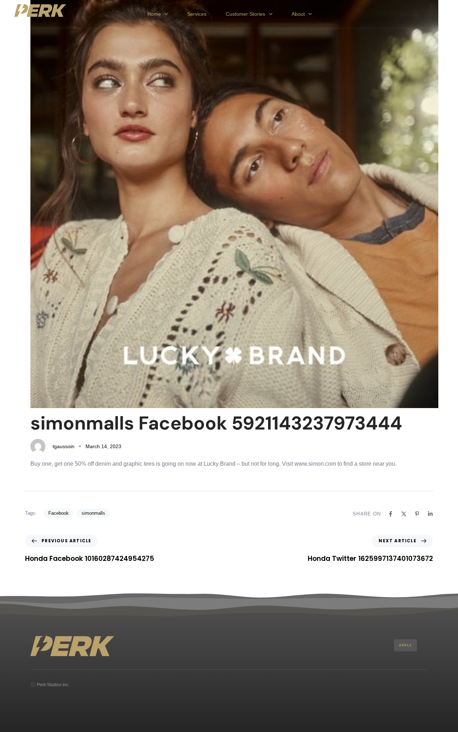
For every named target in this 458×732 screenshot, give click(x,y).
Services (196, 14)
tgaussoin (63, 446)
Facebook (58, 513)
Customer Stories (245, 14)
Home (154, 14)
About (298, 14)
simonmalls (93, 513)
